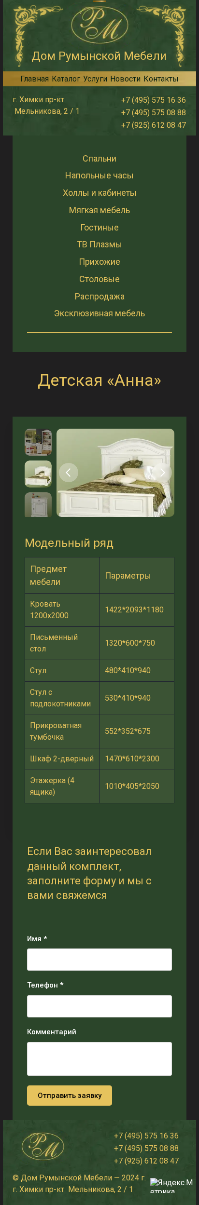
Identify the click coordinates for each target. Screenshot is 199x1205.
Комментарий (51, 1032)
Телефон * (45, 985)
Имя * (37, 938)
